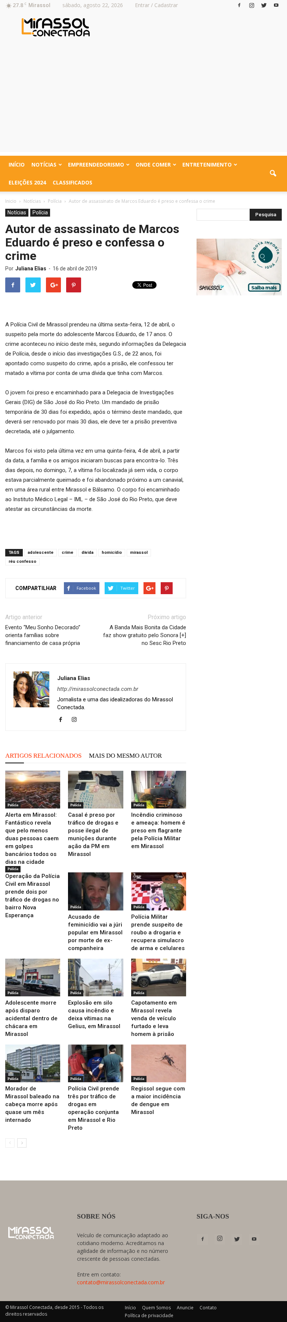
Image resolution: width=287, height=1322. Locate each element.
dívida (87, 552)
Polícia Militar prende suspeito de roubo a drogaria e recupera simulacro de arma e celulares (158, 932)
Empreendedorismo (96, 164)
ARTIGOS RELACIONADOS (43, 755)
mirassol (139, 552)
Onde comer (153, 164)
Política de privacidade (149, 1315)
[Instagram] (251, 5)
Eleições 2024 (27, 182)
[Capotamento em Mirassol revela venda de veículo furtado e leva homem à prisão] (158, 977)
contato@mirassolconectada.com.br (121, 1282)
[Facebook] (239, 5)
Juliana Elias (30, 268)
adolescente (40, 552)
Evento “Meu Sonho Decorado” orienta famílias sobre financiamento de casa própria (42, 635)
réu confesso (22, 561)
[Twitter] (263, 5)
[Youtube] (276, 5)
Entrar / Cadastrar (156, 5)
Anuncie (185, 1307)
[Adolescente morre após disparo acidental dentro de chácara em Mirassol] (32, 977)
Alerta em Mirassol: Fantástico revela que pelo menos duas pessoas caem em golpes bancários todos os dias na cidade (32, 838)
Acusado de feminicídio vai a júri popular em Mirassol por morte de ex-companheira (95, 932)
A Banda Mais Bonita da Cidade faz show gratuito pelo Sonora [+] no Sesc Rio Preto (144, 635)
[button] (273, 174)
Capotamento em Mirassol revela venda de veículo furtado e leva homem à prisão (154, 1018)
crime (67, 552)
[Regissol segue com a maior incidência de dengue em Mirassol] (158, 1063)
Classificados (72, 182)
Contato (208, 1307)
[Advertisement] (143, 99)
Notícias (43, 164)
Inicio (10, 201)
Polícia (40, 212)
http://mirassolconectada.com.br (97, 689)
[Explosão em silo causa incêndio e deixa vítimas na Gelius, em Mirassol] (95, 977)
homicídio (112, 552)
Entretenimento (207, 164)
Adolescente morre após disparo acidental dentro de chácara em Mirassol (31, 1018)
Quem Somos (156, 1307)
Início (17, 164)
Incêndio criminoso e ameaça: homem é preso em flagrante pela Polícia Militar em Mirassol (158, 830)
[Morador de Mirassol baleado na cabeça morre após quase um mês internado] (32, 1063)
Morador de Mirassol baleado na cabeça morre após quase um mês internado (32, 1104)
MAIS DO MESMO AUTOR (125, 755)
